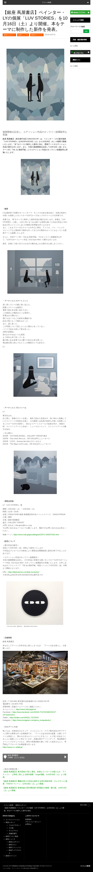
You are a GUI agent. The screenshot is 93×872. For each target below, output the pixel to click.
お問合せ (28, 824)
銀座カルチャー (9, 35)
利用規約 (28, 819)
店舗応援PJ (13, 833)
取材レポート (10, 822)
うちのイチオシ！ (15, 825)
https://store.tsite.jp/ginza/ (26, 709)
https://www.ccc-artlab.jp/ (13, 747)
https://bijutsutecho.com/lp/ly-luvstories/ (23, 572)
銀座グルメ (13, 845)
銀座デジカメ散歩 (12, 836)
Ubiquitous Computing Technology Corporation (25, 866)
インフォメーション (13, 820)
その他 (11, 828)
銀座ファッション (15, 847)
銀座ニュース (23, 35)
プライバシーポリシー (33, 822)
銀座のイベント (36, 35)
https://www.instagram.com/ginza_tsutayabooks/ (31, 720)
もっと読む (74, 46)
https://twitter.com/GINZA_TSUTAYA (24, 717)
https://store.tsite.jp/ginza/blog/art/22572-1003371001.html (36, 535)
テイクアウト (13, 831)
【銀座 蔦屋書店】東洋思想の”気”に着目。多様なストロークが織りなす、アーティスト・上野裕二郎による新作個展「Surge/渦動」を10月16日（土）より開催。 (34, 774)
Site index (83, 805)
